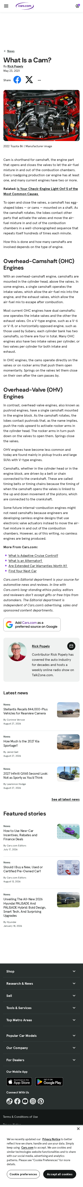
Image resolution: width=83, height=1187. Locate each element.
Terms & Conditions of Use (20, 1117)
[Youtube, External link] (25, 1101)
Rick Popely (15, 66)
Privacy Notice (51, 1139)
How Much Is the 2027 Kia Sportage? (21, 743)
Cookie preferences (23, 1174)
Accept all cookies (59, 1174)
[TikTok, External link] (9, 1101)
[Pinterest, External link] (41, 1101)
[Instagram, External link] (33, 1101)
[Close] (78, 1128)
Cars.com (27, 1147)
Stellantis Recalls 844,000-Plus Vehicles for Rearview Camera (25, 711)
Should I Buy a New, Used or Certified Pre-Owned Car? (23, 869)
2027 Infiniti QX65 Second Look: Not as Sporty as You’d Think (25, 775)
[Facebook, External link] (17, 1101)
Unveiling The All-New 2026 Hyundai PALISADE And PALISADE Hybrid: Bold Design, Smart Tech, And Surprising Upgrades (24, 907)
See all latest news (66, 799)
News (10, 51)
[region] (41, 1155)
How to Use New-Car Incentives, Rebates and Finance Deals (20, 835)
